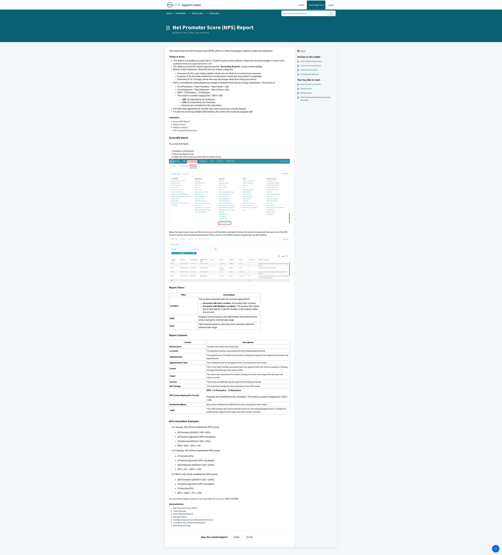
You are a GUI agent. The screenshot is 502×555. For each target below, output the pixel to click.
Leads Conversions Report (310, 65)
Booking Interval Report (309, 74)
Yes (251, 537)
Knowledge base (316, 5)
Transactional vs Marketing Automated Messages (315, 98)
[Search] (332, 13)
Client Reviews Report (183, 514)
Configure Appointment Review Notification (193, 519)
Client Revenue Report (309, 70)
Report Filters (179, 124)
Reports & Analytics (201, 13)
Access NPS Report (181, 121)
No (238, 537)
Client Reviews (179, 511)
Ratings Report (180, 516)
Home (301, 5)
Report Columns (180, 127)
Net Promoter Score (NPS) (185, 508)
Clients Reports (216, 13)
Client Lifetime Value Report (311, 61)
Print (302, 51)
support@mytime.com (202, 64)
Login (331, 5)
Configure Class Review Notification (189, 522)
